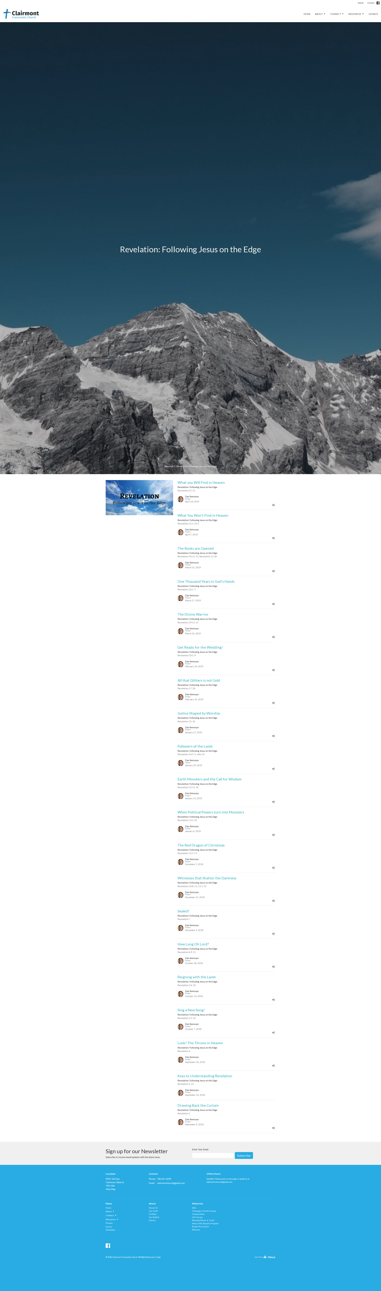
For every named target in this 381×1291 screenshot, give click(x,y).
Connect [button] (110, 1215)
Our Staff (153, 1211)
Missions (196, 1229)
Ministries (197, 1203)
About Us (153, 1208)
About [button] (109, 1211)
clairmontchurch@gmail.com (171, 1183)
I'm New (152, 1214)
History (152, 1220)
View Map (110, 1189)
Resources (354, 14)
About (319, 14)
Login (158, 1257)
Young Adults (198, 1214)
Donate (373, 14)
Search (361, 3)
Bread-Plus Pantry (200, 1226)
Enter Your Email (200, 1149)
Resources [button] (111, 1219)
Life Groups (197, 1217)
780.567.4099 (164, 1178)
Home (307, 14)
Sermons (168, 466)
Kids (194, 1208)
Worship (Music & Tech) (203, 1220)
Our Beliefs (154, 1217)
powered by (263, 1259)
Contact (370, 3)
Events (109, 1226)
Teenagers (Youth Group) (204, 1211)
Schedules (110, 1230)
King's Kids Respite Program (205, 1223)
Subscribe (244, 1155)
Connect (335, 14)
